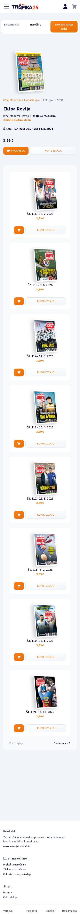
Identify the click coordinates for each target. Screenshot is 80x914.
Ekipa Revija (31, 100)
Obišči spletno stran (17, 120)
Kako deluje (10, 897)
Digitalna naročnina (14, 865)
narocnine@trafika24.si (17, 846)
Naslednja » (61, 743)
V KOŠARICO (17, 151)
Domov (7, 893)
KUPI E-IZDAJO (53, 151)
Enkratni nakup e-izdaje (17, 874)
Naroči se (35, 25)
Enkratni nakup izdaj (64, 27)
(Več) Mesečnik (12, 100)
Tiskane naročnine (14, 870)
